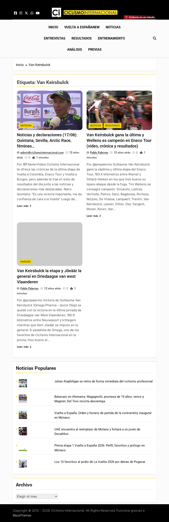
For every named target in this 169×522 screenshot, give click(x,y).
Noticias (113, 27)
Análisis (74, 49)
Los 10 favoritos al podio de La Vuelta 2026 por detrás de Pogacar (99, 462)
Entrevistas (54, 38)
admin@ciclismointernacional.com (42, 152)
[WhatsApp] (32, 13)
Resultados (82, 38)
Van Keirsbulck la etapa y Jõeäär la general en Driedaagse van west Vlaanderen (49, 276)
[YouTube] (38, 13)
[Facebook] (15, 13)
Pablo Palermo (99, 152)
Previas (95, 49)
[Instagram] (20, 13)
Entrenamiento (111, 38)
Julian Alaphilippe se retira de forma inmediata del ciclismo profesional (103, 381)
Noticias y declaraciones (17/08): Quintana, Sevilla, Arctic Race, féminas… (47, 140)
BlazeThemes (22, 515)
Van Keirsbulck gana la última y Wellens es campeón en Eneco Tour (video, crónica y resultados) (119, 140)
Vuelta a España (82, 27)
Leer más (22, 206)
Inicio (53, 27)
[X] (26, 13)
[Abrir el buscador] (154, 38)
